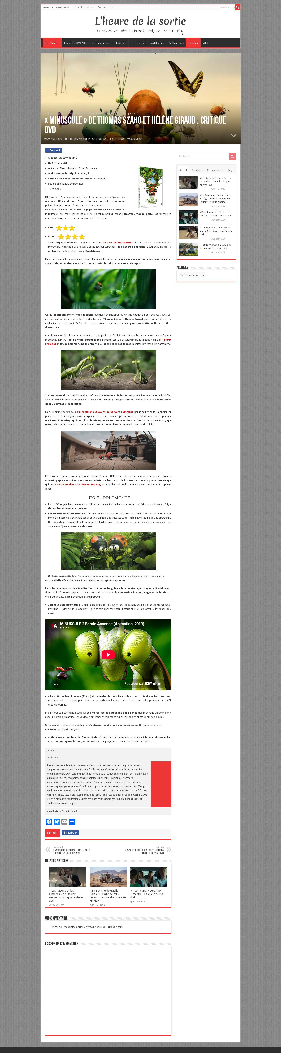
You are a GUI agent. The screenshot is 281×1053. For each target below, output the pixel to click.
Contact (102, 7)
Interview (121, 43)
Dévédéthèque (156, 43)
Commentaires (215, 170)
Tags (230, 170)
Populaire (197, 170)
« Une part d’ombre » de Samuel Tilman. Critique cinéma (71, 850)
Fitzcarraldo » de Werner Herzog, (80, 484)
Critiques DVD (100, 138)
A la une (59, 113)
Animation (193, 43)
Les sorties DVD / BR (75, 43)
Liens (112, 7)
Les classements (101, 43)
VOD (205, 43)
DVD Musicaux (176, 43)
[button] (72, 228)
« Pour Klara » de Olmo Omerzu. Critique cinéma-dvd (147, 894)
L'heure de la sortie (140, 21)
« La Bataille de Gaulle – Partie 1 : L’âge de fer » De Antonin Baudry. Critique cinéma (108, 896)
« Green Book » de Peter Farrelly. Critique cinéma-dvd (144, 850)
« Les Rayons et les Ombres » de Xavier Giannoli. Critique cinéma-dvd (66, 896)
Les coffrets (137, 43)
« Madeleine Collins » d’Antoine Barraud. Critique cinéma (93, 926)
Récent (183, 170)
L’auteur (90, 7)
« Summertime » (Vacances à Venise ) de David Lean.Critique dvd (216, 231)
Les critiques (51, 43)
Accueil (78, 7)
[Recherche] (237, 7)
